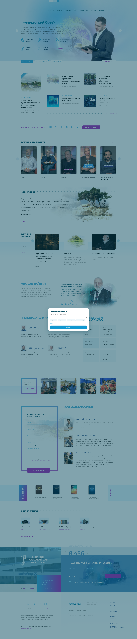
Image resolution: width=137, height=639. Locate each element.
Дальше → (68, 327)
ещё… (51, 323)
